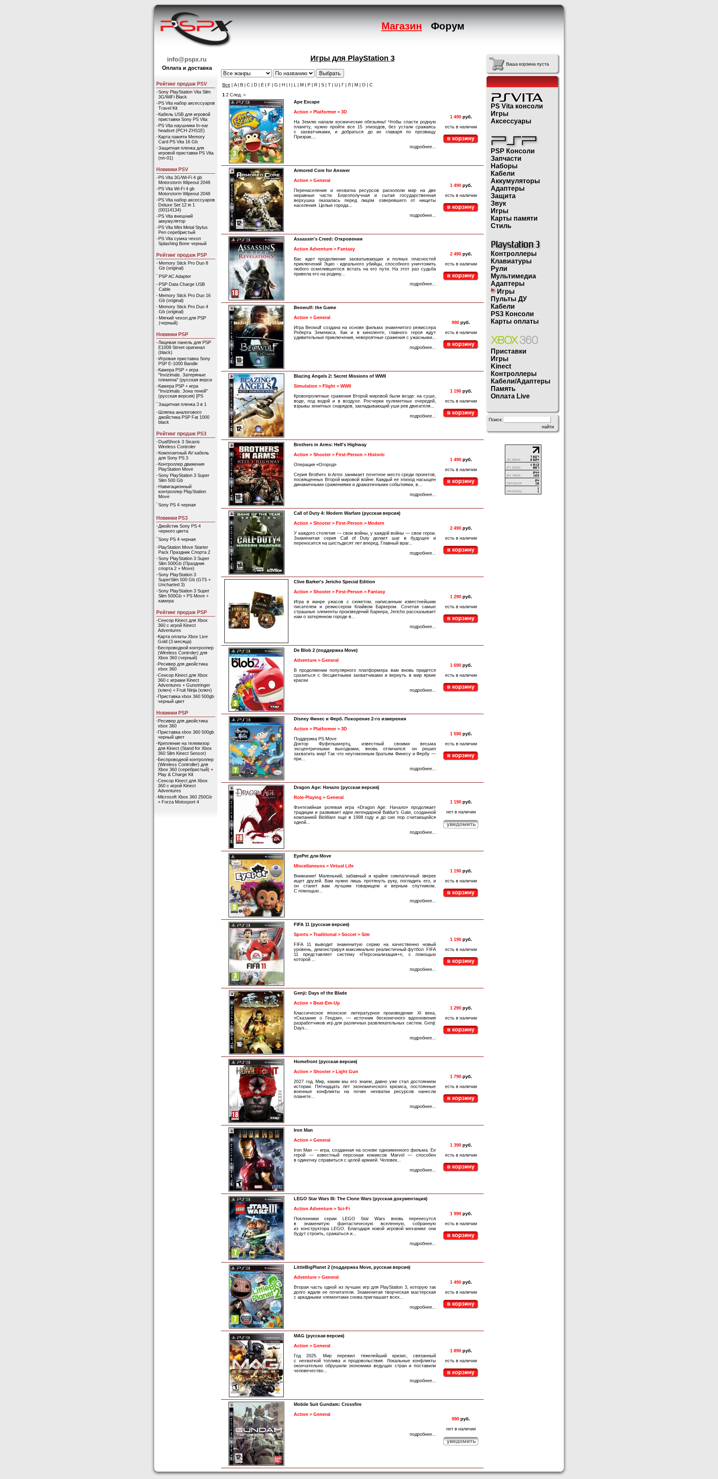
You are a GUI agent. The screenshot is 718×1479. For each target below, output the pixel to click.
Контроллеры (514, 253)
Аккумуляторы (515, 180)
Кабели (503, 173)
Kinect (501, 366)
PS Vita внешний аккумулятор (175, 219)
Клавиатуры (511, 261)
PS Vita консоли (517, 106)
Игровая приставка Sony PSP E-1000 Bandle (184, 361)
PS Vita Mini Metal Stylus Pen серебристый (183, 230)
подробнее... (423, 146)
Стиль (501, 225)
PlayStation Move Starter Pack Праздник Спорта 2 (184, 550)
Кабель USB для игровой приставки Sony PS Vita (184, 117)
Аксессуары (511, 121)
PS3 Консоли (512, 313)
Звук (498, 203)
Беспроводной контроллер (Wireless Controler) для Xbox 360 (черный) (186, 652)
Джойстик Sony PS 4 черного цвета (179, 528)
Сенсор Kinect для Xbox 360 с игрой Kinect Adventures (183, 625)
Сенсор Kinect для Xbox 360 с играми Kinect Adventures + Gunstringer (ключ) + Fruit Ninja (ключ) (185, 683)
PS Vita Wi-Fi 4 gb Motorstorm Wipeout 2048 (184, 191)
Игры (500, 113)
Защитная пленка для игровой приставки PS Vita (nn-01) (186, 152)
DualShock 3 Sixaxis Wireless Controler (179, 444)
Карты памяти (514, 218)
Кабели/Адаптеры (521, 381)
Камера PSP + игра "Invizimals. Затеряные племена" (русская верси (185, 374)
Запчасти (506, 158)
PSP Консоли (513, 151)
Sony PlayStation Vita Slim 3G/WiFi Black (184, 94)
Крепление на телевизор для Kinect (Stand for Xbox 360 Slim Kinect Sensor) (185, 748)
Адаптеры (508, 188)
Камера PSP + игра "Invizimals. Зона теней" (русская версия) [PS (183, 390)
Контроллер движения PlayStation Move (181, 467)
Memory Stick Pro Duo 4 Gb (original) (183, 309)
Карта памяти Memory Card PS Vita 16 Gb (181, 139)
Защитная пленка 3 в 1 (182, 404)
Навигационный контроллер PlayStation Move (182, 491)
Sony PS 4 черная (177, 504)
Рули (499, 268)
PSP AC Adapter (175, 276)
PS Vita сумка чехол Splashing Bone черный (182, 241)
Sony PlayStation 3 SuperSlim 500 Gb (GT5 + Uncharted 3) (184, 579)
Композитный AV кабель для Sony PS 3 (183, 455)
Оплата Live (510, 396)
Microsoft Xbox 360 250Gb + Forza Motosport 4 (185, 799)
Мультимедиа (513, 276)
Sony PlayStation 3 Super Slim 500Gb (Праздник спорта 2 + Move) (183, 563)
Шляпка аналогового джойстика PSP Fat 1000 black (183, 417)
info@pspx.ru (187, 59)
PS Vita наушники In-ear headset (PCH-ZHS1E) (183, 128)
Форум (448, 26)
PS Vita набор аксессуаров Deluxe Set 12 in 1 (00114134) (186, 204)
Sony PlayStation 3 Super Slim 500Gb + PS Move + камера (183, 595)
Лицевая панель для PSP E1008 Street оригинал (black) (184, 347)
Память (503, 388)
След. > (238, 94)
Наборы (504, 166)
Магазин (401, 26)
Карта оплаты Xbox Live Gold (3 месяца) (183, 639)
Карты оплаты (515, 321)
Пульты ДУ (509, 298)
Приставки (508, 351)
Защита (503, 195)
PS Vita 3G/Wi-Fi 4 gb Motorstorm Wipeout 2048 (184, 180)
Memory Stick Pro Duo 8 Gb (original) (183, 265)
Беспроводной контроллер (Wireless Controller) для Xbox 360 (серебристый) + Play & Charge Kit (186, 767)
